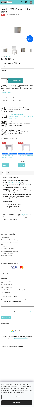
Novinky (3, 244)
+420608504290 (8, 287)
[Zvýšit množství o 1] (7, 80)
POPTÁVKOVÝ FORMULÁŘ (7, 253)
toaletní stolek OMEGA (14, 182)
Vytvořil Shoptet (19, 331)
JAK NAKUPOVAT (5, 237)
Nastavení (17, 397)
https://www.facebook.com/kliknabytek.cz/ (15, 290)
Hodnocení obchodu (6, 256)
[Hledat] (21, 2)
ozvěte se (24, 214)
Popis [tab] (3, 173)
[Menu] (31, 2)
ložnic (28, 184)
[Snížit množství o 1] (7, 82)
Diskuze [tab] (9, 173)
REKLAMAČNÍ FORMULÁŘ (7, 249)
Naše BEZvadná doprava (7, 258)
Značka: (13, 15)
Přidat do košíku (16, 80)
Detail (5, 165)
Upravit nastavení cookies (21, 338)
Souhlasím (16, 403)
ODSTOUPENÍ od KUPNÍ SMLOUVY (9, 251)
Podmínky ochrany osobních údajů (10, 242)
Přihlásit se (6, 317)
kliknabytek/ (7, 292)
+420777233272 (8, 284)
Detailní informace (6, 92)
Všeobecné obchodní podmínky (9, 240)
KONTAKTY (4, 247)
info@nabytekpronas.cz (10, 282)
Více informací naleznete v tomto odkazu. (16, 391)
